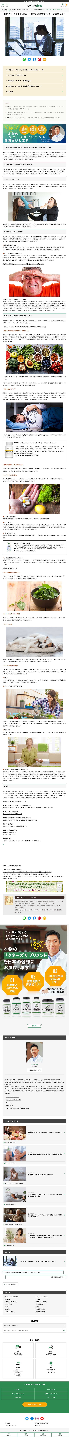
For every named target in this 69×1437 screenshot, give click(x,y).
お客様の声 (18, 1397)
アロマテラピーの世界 (41, 1301)
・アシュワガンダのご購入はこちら (12, 870)
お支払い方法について (18, 1394)
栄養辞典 (11, 1224)
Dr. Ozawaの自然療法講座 (11, 1296)
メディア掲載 (9, 1105)
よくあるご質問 (51, 1397)
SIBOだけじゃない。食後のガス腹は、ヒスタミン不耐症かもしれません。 (45, 1133)
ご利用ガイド (17, 1390)
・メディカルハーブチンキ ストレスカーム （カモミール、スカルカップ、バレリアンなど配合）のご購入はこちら (33, 876)
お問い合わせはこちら (35, 1404)
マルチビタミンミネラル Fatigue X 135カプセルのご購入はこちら (20, 820)
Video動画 (7, 1299)
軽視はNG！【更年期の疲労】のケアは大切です (40, 1175)
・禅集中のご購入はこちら (10, 878)
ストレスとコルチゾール (17, 75)
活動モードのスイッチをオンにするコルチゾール (26, 69)
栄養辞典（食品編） (10, 1311)
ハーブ (6, 1306)
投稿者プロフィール (34, 1070)
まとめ (10, 91)
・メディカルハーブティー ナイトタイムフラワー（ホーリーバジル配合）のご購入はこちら (27, 872)
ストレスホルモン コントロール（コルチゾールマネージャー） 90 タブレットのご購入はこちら (28, 808)
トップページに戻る (10, 1284)
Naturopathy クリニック (12, 1097)
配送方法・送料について (51, 1394)
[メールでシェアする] (44, 59)
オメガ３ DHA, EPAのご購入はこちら (12, 814)
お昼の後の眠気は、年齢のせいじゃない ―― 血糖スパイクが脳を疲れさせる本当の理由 (45, 1195)
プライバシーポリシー (11, 1425)
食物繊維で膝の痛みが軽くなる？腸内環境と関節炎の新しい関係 (45, 1154)
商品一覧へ (34, 1026)
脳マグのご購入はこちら (9, 834)
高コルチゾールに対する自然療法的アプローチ (25, 86)
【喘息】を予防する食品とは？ (57, 1277)
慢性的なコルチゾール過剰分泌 (19, 80)
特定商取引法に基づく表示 (41, 1423)
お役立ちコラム (51, 1390)
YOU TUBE (8, 1102)
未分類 (6, 1224)
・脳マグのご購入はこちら (10, 568)
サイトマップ (38, 1425)
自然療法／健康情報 (38, 9)
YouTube (38, 1299)
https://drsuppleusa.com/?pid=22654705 (26, 455)
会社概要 (7, 1423)
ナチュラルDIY (8, 1304)
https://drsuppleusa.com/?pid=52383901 (24, 551)
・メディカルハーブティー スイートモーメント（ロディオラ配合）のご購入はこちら (25, 874)
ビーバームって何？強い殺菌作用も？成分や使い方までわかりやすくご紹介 (22, 1272)
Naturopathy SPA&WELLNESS (13, 1100)
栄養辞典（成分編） (19, 1224)
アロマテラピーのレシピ (11, 1301)
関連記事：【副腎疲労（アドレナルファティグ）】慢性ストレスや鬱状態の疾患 (23, 264)
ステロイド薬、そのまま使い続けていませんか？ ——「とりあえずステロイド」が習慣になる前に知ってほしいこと (45, 1236)
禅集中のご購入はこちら (9, 832)
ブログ (31, 9)
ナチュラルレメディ (9, 1183)
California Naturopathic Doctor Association (17, 1108)
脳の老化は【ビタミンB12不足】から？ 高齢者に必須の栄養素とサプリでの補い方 (45, 1215)
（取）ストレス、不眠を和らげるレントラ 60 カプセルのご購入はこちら (22, 841)
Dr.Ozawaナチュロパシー (10, 1142)
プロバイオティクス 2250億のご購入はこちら (15, 826)
